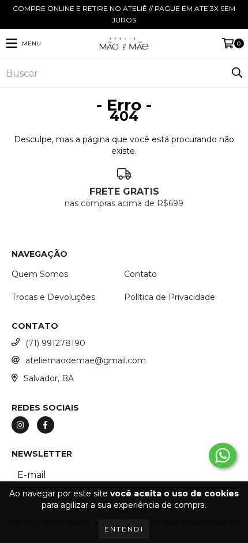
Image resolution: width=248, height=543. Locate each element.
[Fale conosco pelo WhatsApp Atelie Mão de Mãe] (222, 455)
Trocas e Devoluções (53, 297)
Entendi (124, 529)
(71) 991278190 (55, 343)
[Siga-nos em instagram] (20, 425)
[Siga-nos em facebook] (45, 425)
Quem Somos (40, 274)
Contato (140, 274)
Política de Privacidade (169, 297)
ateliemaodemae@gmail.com (85, 360)
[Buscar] (236, 73)
